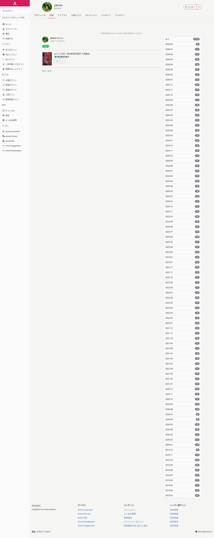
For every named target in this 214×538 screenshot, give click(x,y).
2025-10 (182, 95)
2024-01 (182, 201)
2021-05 (182, 363)
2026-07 (182, 49)
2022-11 (182, 272)
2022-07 (182, 292)
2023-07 (182, 231)
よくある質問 (130, 513)
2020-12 (182, 389)
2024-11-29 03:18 (57, 41)
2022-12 (182, 267)
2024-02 (182, 196)
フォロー (191, 7)
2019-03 (182, 495)
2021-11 (182, 333)
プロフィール (40, 15)
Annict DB (82, 517)
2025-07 (182, 110)
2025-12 (182, 84)
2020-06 (182, 419)
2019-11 (182, 455)
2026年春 (174, 517)
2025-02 (182, 135)
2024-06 (182, 176)
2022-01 (182, 323)
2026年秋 (174, 509)
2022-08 (182, 287)
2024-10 (182, 155)
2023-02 (182, 257)
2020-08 (182, 409)
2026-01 (182, 79)
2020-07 (182, 414)
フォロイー (106, 15)
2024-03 (182, 191)
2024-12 (182, 145)
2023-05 (182, 242)
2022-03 (182, 313)
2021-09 (182, 343)
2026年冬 (174, 521)
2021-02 (182, 378)
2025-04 (182, 125)
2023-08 (182, 226)
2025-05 (182, 120)
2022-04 (182, 307)
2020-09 (182, 404)
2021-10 (182, 338)
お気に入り (76, 15)
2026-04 (182, 64)
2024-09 (182, 160)
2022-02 (182, 318)
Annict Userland (85, 509)
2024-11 (182, 150)
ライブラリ (62, 15)
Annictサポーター (109, 33)
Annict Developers (86, 521)
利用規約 (128, 517)
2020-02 (182, 439)
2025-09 (182, 100)
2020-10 (182, 399)
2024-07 (182, 171)
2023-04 (182, 247)
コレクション (91, 15)
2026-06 (182, 54)
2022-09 (182, 282)
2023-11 (182, 211)
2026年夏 (174, 513)
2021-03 (182, 373)
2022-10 (182, 277)
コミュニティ (130, 509)
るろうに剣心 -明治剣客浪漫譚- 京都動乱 (72, 53)
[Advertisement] (122, 25)
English (47, 531)
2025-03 (182, 130)
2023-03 (182, 252)
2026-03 (182, 69)
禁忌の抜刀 (61, 57)
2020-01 (182, 444)
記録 (52, 15)
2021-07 (182, 353)
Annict (36, 505)
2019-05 (182, 485)
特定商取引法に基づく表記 (136, 525)
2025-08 (182, 105)
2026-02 (182, 74)
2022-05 (182, 302)
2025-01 (182, 140)
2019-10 (182, 460)
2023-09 (182, 221)
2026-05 (182, 59)
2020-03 (182, 434)
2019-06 (182, 480)
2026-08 (182, 44)
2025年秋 (174, 525)
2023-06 (182, 236)
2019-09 (182, 465)
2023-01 (182, 262)
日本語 (40, 531)
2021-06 (182, 358)
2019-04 (182, 490)
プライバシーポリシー (134, 521)
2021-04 (182, 368)
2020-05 (182, 424)
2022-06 (182, 297)
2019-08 (182, 470)
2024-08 (182, 165)
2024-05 (182, 181)
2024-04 (182, 186)
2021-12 (182, 328)
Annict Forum (84, 513)
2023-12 (182, 206)
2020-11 (182, 394)
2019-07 (182, 475)
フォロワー (120, 15)
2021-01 (182, 384)
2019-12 (182, 449)
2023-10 (182, 216)
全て (182, 39)
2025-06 (182, 115)
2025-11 (182, 89)
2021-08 (182, 348)
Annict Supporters (86, 525)
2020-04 (182, 429)
